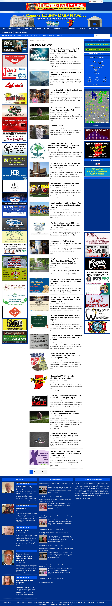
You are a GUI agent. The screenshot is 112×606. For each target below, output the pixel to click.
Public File (98, 602)
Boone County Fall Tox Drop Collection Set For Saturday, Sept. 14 (65, 242)
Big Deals (47, 29)
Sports (18, 29)
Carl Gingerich (65, 76)
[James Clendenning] (8, 491)
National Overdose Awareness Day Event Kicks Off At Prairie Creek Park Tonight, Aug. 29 (65, 453)
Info (9, 29)
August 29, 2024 (56, 400)
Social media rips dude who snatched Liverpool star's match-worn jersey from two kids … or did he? (55, 500)
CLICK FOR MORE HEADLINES (46, 582)
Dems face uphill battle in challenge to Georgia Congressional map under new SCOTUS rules (55, 565)
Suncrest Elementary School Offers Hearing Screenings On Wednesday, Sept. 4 (65, 317)
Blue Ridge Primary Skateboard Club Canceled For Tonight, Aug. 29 (65, 396)
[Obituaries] (39, 132)
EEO (103, 602)
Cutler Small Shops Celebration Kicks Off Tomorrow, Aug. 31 (66, 91)
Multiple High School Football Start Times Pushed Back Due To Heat (65, 109)
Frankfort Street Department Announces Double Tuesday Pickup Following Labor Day (65, 355)
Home (3, 29)
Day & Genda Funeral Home (69, 128)
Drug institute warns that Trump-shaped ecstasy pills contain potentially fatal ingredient (54, 533)
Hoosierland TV (7, 32)
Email (47, 602)
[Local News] (39, 54)
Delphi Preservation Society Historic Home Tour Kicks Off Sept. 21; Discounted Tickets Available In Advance (65, 262)
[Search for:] (102, 35)
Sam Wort (64, 53)
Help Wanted (93, 29)
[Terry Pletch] (8, 513)
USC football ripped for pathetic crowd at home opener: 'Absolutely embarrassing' (55, 516)
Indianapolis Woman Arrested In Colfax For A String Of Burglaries (64, 434)
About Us (82, 29)
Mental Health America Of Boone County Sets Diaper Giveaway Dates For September (65, 225)
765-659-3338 (41, 602)
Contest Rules (90, 602)
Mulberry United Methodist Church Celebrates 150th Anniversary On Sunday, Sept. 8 (65, 165)
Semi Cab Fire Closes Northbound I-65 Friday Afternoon (66, 73)
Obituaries (28, 29)
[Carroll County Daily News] (56, 20)
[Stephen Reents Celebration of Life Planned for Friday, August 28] (8, 561)
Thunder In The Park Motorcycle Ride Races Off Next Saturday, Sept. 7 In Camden (66, 337)
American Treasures (21, 32)
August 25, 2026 (21, 532)
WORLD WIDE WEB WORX (66, 604)
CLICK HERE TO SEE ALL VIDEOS (82, 498)
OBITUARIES (19, 479)
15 (42, 472)
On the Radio (70, 29)
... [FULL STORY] (32, 500)
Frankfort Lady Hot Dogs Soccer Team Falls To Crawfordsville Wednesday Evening (66, 205)
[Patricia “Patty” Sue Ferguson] (8, 586)
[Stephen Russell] (8, 535)
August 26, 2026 (21, 489)
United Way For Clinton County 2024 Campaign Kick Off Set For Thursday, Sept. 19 (65, 281)
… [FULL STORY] (54, 67)
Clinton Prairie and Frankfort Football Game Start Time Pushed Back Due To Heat (64, 413)
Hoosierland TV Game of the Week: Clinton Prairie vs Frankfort (65, 184)
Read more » (56, 492)
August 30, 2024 (56, 53)
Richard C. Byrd (56, 126)
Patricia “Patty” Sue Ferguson (24, 580)
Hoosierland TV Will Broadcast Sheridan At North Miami (63, 377)
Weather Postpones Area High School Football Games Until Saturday (66, 50)
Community (57, 29)
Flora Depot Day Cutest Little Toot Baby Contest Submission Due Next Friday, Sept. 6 (65, 299)
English (93, 1)
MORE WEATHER (97, 125)
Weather (38, 29)
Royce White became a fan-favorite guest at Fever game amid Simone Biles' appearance (56, 549)
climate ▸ (97, 84)
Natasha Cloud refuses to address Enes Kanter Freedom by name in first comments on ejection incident (56, 484)
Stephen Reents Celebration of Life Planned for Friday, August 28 (24, 555)
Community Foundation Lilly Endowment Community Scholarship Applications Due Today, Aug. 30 (63, 145)
